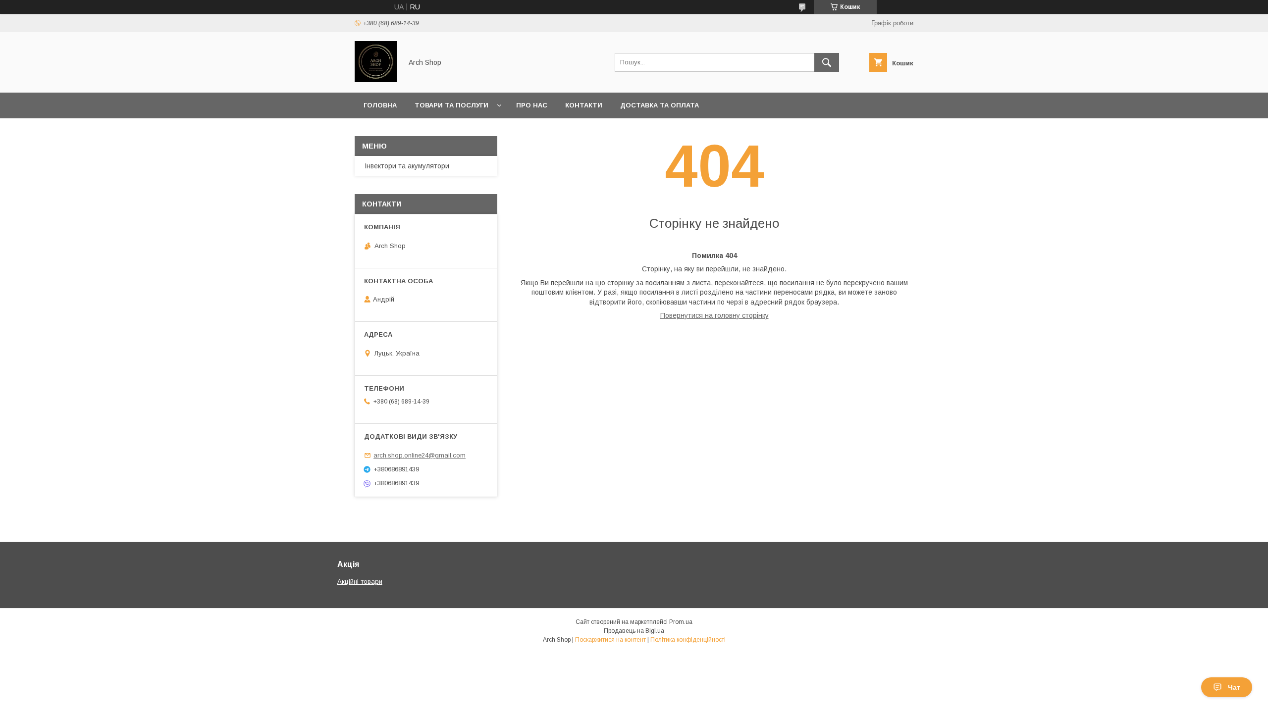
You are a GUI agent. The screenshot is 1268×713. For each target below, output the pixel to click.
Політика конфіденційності (688, 639)
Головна (380, 105)
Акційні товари (359, 581)
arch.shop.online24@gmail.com (419, 455)
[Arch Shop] (376, 80)
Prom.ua (680, 621)
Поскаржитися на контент (610, 639)
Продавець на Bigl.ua (634, 630)
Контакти (583, 105)
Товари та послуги (451, 105)
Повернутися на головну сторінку (714, 315)
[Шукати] (826, 62)
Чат (1234, 687)
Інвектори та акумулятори (407, 166)
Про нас (531, 105)
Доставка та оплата (659, 105)
